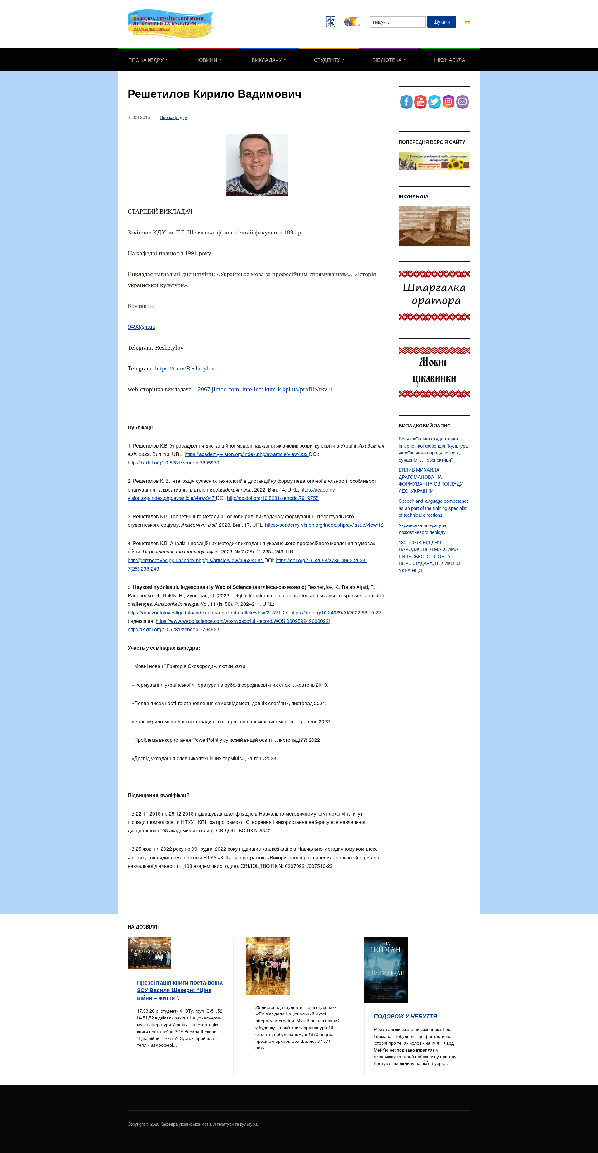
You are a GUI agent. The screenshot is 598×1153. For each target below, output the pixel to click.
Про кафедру (146, 60)
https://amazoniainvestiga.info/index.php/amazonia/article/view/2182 (203, 612)
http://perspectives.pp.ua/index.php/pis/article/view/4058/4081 (196, 560)
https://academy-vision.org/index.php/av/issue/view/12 (325, 524)
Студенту (327, 60)
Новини (206, 60)
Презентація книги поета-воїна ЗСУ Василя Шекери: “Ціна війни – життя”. (180, 989)
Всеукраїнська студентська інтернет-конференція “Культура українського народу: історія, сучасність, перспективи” (433, 449)
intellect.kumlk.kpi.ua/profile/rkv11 (287, 389)
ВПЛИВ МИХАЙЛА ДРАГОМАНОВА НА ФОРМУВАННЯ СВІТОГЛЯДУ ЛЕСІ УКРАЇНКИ (431, 480)
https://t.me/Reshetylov (185, 368)
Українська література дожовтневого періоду (422, 528)
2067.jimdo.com (218, 389)
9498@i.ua (141, 326)
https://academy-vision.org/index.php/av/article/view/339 (247, 454)
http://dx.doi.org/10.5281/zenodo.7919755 (273, 497)
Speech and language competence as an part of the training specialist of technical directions (434, 507)
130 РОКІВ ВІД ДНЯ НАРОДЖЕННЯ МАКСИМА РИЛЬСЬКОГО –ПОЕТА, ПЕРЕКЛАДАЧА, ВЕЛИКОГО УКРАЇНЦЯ (429, 556)
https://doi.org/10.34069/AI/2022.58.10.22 (335, 612)
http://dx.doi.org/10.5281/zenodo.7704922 (173, 629)
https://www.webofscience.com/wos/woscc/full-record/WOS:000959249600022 (242, 620)
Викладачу (267, 60)
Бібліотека (387, 60)
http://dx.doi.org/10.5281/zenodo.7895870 (173, 462)
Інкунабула (449, 60)
